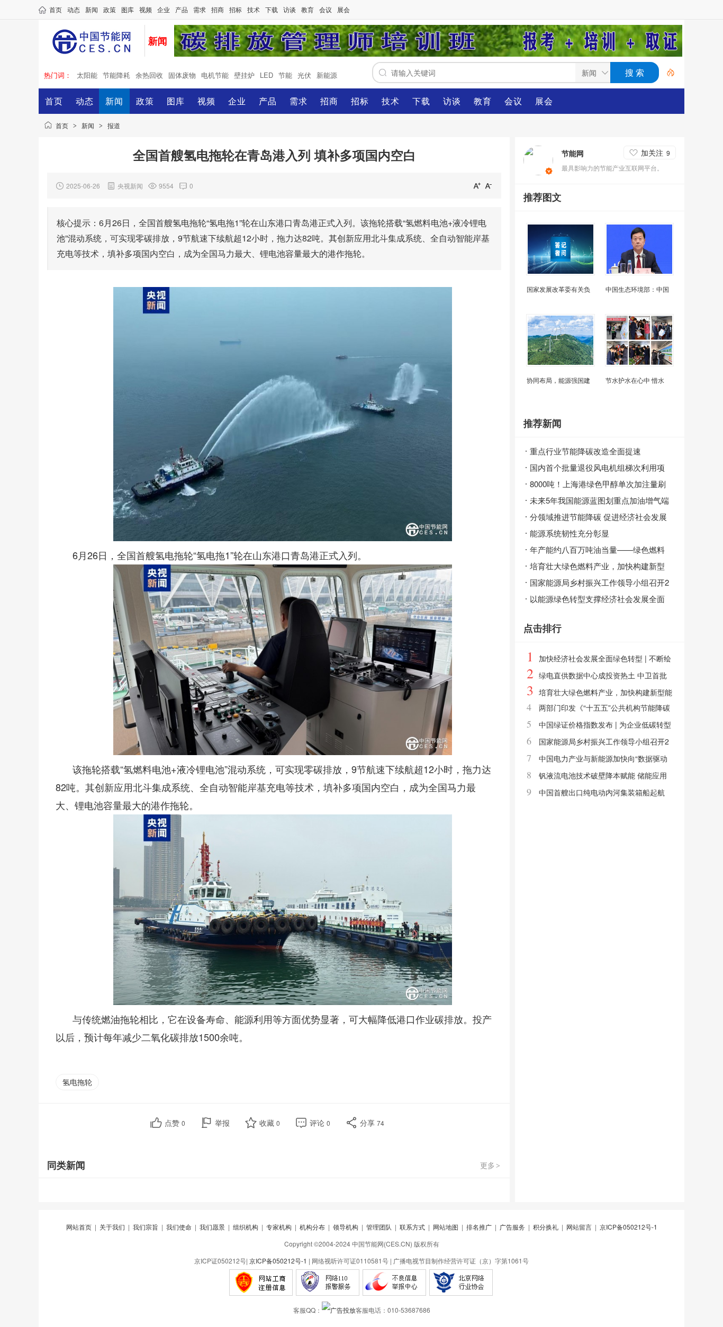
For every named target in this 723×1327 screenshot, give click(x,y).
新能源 (327, 75)
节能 (285, 75)
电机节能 (215, 75)
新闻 (88, 125)
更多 (490, 1165)
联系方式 (412, 1226)
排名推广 (479, 1226)
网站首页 (79, 1226)
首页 (62, 125)
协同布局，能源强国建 (558, 379)
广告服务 (512, 1226)
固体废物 (182, 75)
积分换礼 (545, 1226)
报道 (113, 125)
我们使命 (179, 1226)
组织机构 (245, 1226)
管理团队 (379, 1226)
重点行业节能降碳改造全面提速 (585, 450)
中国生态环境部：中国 (637, 288)
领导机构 (345, 1226)
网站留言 (579, 1226)
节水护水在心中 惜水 (634, 379)
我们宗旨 (145, 1226)
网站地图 (445, 1226)
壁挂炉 (244, 75)
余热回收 (149, 75)
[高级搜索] (667, 72)
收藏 (269, 1122)
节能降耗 (116, 75)
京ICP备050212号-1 (628, 1226)
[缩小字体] (488, 185)
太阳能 (87, 75)
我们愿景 (212, 1226)
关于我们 (112, 1226)
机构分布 (312, 1226)
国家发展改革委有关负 (558, 288)
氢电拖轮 (77, 1082)
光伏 (304, 75)
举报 (222, 1122)
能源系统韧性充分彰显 (569, 533)
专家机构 (279, 1226)
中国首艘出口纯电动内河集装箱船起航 (602, 792)
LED (266, 75)
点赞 (175, 1122)
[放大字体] (477, 185)
